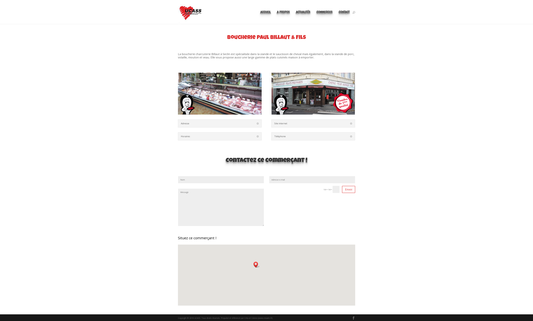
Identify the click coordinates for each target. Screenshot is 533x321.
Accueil (265, 12)
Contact (344, 12)
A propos (283, 12)
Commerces (324, 12)
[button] (256, 265)
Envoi (348, 189)
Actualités (303, 12)
